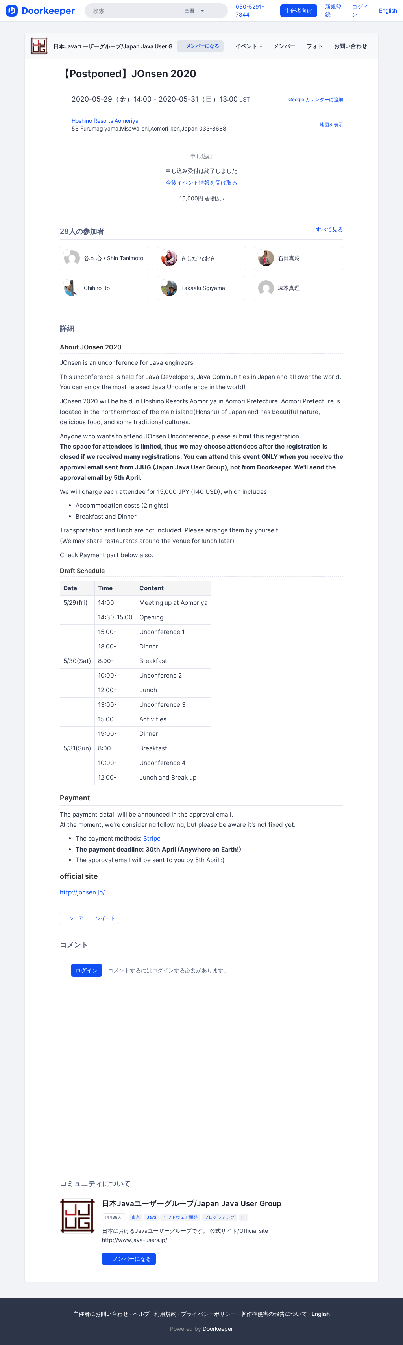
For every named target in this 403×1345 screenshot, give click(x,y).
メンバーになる (202, 46)
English (388, 10)
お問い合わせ (350, 45)
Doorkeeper (218, 1328)
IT (243, 1217)
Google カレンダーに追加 (315, 99)
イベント (247, 45)
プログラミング (219, 1217)
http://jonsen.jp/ (82, 892)
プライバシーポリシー (208, 1313)
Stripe (152, 838)
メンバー (285, 45)
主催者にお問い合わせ (100, 1313)
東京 (135, 1217)
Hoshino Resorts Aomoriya (106, 120)
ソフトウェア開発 (180, 1217)
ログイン (87, 970)
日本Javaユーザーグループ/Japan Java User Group (120, 46)
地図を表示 (331, 124)
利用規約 (165, 1313)
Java (151, 1217)
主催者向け (298, 10)
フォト (315, 45)
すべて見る (329, 229)
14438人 (113, 1217)
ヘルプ (141, 1313)
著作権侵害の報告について (274, 1313)
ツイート (105, 918)
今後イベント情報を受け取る (201, 182)
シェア (75, 918)
